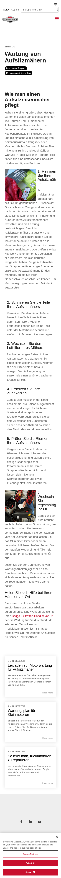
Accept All (30, 872)
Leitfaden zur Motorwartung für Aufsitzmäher (30, 667)
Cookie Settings (30, 854)
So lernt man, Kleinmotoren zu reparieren (29, 758)
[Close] (57, 837)
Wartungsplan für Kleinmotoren (21, 713)
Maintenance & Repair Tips (18, 73)
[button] (57, 18)
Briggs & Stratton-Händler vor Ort (32, 616)
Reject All (30, 863)
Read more (47, 692)
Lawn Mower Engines (15, 68)
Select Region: (11, 9)
